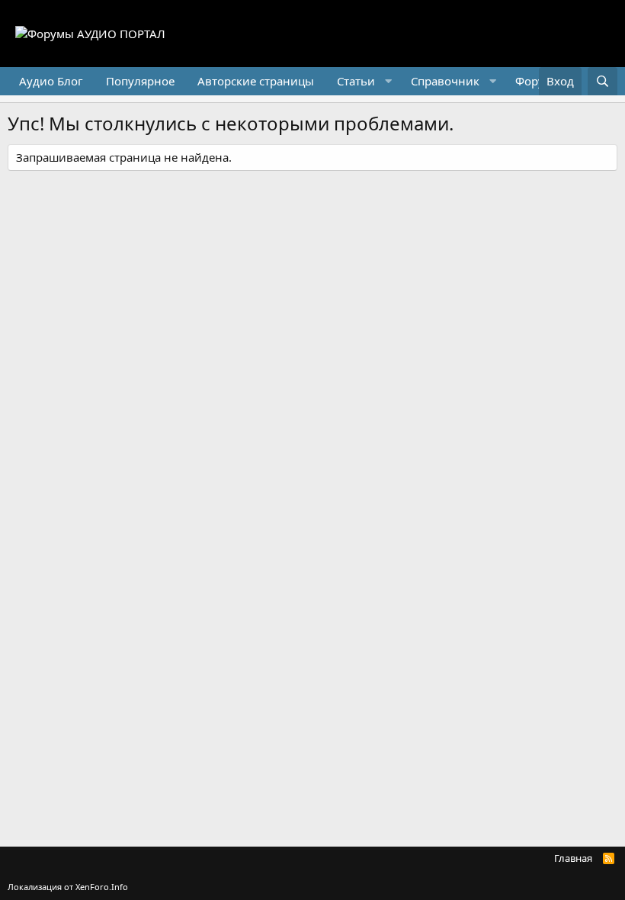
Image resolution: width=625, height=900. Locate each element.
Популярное (140, 80)
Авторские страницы (255, 80)
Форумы (538, 80)
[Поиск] (602, 81)
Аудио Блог (51, 80)
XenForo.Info (101, 886)
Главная (573, 858)
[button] (362, 81)
